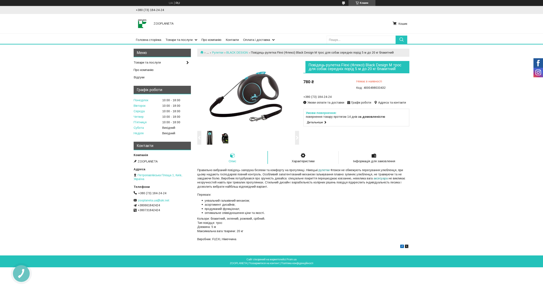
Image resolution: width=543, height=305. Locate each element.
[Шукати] (401, 40)
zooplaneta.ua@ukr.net (153, 200)
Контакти (232, 40)
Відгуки (139, 77)
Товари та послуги (179, 40)
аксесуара (381, 178)
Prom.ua (292, 259)
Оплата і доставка (256, 40)
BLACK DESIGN (237, 52)
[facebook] (402, 247)
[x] (406, 247)
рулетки (324, 170)
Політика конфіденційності (297, 263)
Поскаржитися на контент (264, 263)
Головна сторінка (148, 40)
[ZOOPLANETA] (142, 23)
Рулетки (217, 52)
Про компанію (211, 40)
